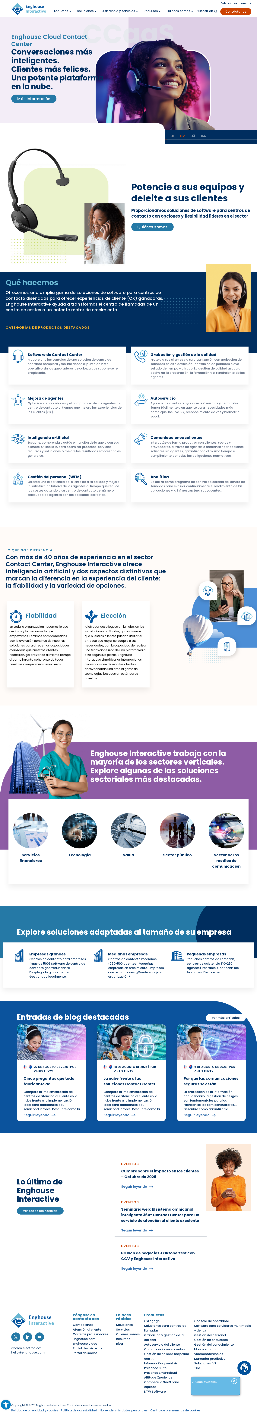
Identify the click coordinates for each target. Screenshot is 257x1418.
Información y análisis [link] (161, 1363)
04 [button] (203, 136)
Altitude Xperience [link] (158, 1377)
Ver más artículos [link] (226, 1018)
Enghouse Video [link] (85, 1343)
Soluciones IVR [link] (205, 1363)
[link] (6, 1405)
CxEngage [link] (152, 1321)
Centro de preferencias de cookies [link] (175, 1410)
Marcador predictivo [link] (210, 1359)
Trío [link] (197, 1368)
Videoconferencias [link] (208, 1354)
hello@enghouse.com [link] (28, 1352)
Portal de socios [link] (85, 1353)
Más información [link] (33, 98)
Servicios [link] (123, 1329)
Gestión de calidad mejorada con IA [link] (166, 1356)
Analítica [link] (160, 476)
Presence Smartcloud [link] (160, 1373)
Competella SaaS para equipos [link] (161, 1384)
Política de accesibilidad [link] (79, 1410)
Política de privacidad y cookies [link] (34, 1410)
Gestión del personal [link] (210, 1335)
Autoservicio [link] (163, 398)
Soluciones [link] (124, 1325)
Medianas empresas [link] (128, 954)
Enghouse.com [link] (84, 1339)
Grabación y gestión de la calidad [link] (183, 354)
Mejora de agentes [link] (46, 398)
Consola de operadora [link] (211, 1321)
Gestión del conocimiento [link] (214, 1344)
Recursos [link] (123, 1339)
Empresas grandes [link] (47, 954)
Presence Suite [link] (155, 1368)
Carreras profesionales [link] (90, 1334)
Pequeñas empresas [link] (206, 954)
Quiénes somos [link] (152, 227)
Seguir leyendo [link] (36, 1115)
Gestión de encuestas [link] (211, 1340)
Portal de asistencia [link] (88, 1348)
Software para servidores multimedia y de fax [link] (222, 1328)
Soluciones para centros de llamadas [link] (165, 1328)
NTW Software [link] (155, 1391)
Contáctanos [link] (235, 12)
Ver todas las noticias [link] (40, 1211)
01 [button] (172, 136)
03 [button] (192, 136)
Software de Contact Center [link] (55, 354)
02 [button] (182, 136)
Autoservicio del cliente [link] (162, 1344)
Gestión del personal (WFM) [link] (54, 476)
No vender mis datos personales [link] (124, 1410)
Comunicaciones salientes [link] (176, 437)
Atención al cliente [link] (87, 1329)
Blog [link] (119, 1343)
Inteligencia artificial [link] (48, 437)
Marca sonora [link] (205, 1349)
